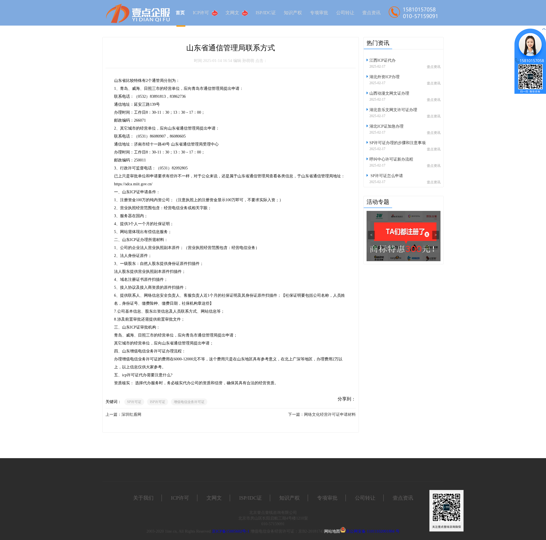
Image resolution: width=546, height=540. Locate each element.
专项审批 (319, 12)
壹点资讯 (371, 12)
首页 (180, 12)
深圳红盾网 (131, 414)
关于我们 (143, 498)
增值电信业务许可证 (189, 402)
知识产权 (293, 12)
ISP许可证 (157, 402)
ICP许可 (201, 12)
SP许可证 (134, 402)
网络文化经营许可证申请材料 (330, 414)
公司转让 (345, 12)
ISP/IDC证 (266, 12)
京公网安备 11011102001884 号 (373, 531)
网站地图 (332, 531)
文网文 (232, 12)
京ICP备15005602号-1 (230, 531)
